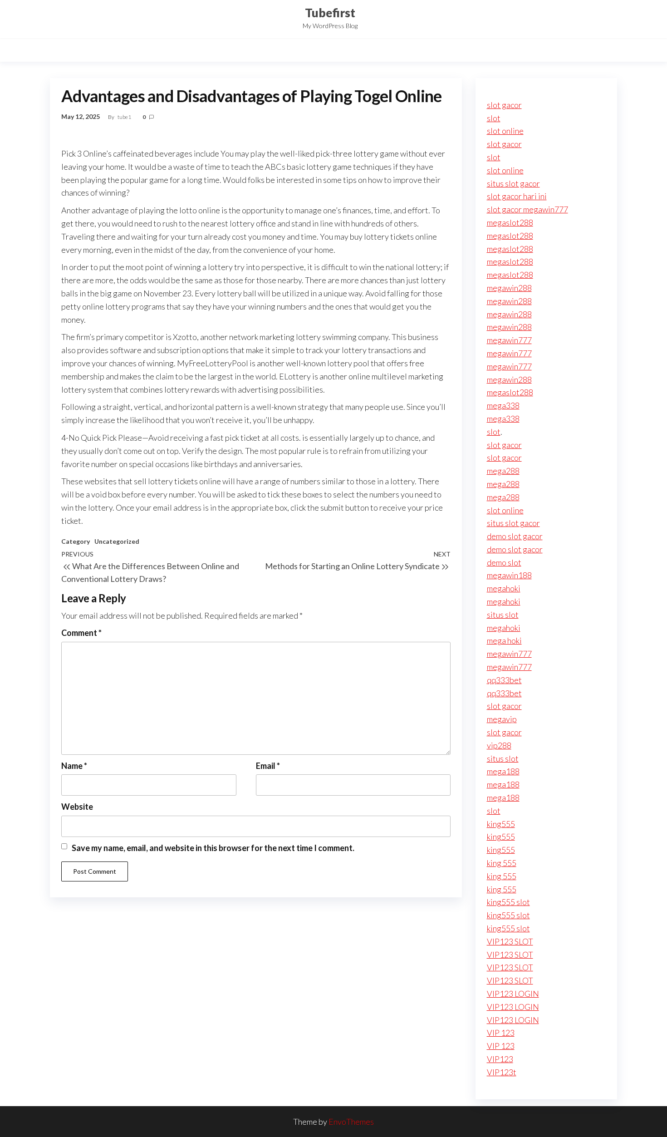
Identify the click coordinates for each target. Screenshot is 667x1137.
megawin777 (509, 340)
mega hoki (504, 640)
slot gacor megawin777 (527, 209)
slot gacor (504, 105)
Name (74, 766)
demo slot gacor (515, 536)
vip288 (499, 745)
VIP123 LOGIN (513, 994)
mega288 (503, 471)
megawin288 (509, 288)
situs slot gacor (513, 183)
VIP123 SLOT (510, 941)
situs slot (503, 615)
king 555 (501, 863)
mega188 (503, 771)
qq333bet (504, 680)
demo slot (504, 562)
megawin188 (509, 575)
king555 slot (508, 902)
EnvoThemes (351, 1122)
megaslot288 (510, 222)
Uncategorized (116, 541)
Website (77, 807)
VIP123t (501, 1072)
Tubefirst (330, 12)
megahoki (503, 588)
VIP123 (500, 1059)
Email (268, 766)
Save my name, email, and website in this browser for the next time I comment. (213, 848)
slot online (505, 131)
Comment (81, 633)
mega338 (503, 405)
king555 (501, 824)
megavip (502, 719)
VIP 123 (501, 1033)
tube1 (125, 116)
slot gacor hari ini (517, 196)
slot (493, 118)
